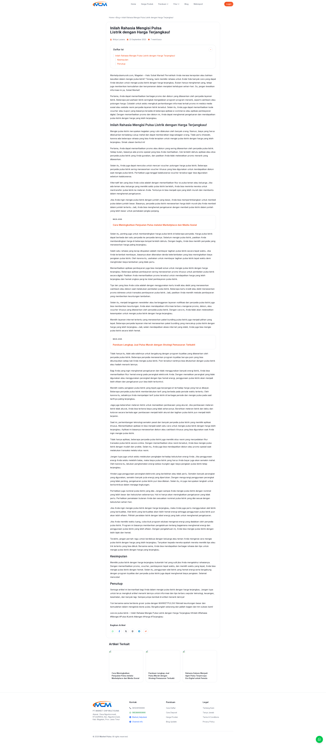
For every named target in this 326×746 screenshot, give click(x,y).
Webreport (198, 4)
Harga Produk (147, 4)
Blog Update (171, 722)
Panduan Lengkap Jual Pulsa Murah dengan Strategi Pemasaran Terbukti (154, 344)
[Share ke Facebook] (119, 631)
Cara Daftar (171, 708)
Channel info (137, 722)
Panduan (162, 4)
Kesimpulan (122, 59)
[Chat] (319, 739)
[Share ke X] (125, 631)
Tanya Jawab (208, 712)
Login (228, 4)
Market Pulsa (105, 736)
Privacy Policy (209, 722)
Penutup (121, 64)
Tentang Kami (208, 708)
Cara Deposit (171, 712)
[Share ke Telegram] (139, 631)
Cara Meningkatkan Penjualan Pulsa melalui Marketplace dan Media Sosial (155, 225)
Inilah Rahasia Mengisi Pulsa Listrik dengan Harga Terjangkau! (145, 55)
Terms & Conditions (211, 717)
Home (133, 4)
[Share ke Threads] (132, 631)
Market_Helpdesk (139, 717)
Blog (186, 4)
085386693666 (139, 712)
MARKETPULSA (167, 603)
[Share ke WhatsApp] (112, 631)
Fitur (175, 4)
